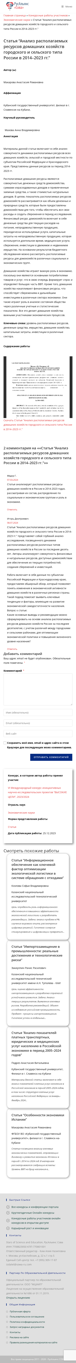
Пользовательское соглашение (27, 1316)
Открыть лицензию (18, 1297)
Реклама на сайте (19, 1337)
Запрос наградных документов (27, 1327)
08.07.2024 (12, 522)
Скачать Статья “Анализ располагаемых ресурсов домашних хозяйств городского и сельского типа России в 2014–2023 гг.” (38, 425)
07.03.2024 (12, 479)
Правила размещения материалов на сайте (33, 1342)
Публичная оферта (20, 1311)
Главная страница (15, 15)
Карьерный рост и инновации (30, 1228)
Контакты (15, 1332)
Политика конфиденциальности (27, 1321)
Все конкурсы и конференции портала (35, 1207)
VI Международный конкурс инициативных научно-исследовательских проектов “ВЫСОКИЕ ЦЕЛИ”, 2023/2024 (37, 792)
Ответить (12, 509)
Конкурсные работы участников (48, 15)
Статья (12, 827)
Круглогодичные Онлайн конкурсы (32, 1212)
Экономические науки (17, 19)
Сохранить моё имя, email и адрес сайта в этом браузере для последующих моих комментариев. (39, 745)
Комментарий (14, 670)
